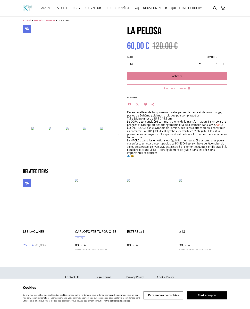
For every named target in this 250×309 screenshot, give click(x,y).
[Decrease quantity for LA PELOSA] (210, 64)
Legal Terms (103, 277)
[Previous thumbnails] (27, 134)
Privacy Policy (135, 277)
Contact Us (72, 277)
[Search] (215, 8)
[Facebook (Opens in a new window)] (129, 104)
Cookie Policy (165, 277)
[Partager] (153, 104)
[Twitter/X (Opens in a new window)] (137, 104)
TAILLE (130, 57)
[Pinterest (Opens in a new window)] (145, 104)
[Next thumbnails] (118, 134)
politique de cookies (120, 300)
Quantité (212, 57)
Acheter (177, 76)
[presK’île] (27, 8)
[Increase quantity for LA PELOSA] (223, 64)
